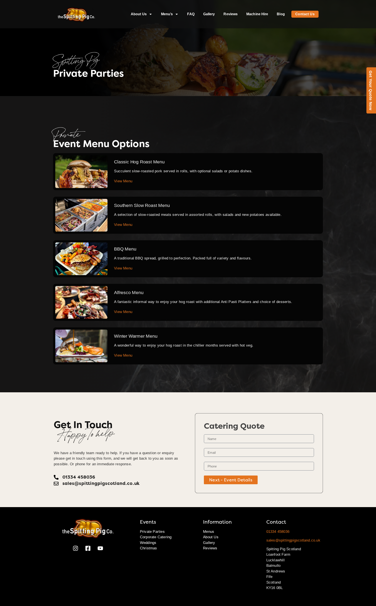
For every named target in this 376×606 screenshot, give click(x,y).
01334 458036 (277, 532)
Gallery (209, 14)
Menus (208, 532)
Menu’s (167, 14)
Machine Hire (257, 14)
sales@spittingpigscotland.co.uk (293, 540)
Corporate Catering (156, 537)
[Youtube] (100, 548)
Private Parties (152, 532)
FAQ (190, 14)
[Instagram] (75, 548)
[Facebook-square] (88, 548)
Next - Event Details (230, 480)
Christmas (148, 548)
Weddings (148, 543)
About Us (139, 14)
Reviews (230, 14)
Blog (281, 14)
